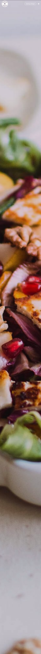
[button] (1, 327)
